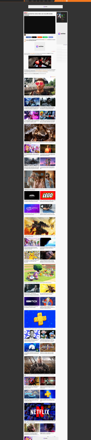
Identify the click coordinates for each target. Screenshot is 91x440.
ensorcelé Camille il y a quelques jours (41, 70)
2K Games (27, 39)
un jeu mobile (32, 53)
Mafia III (45, 39)
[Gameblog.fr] (26, 1)
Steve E (28, 34)
